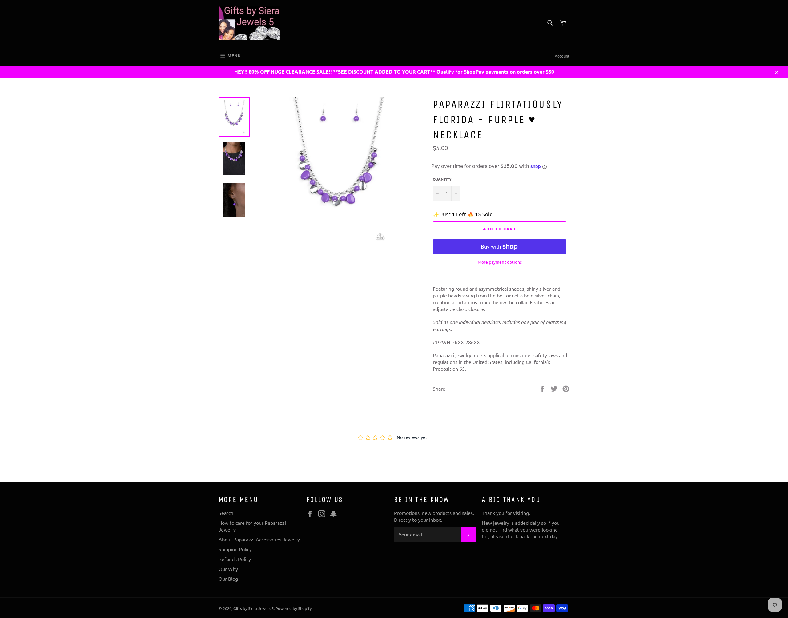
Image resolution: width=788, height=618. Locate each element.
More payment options (500, 262)
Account (562, 55)
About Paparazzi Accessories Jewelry (259, 539)
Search (226, 513)
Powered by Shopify (293, 608)
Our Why (228, 569)
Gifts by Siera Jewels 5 (253, 608)
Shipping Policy (235, 549)
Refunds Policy (235, 559)
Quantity (442, 179)
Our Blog (228, 579)
